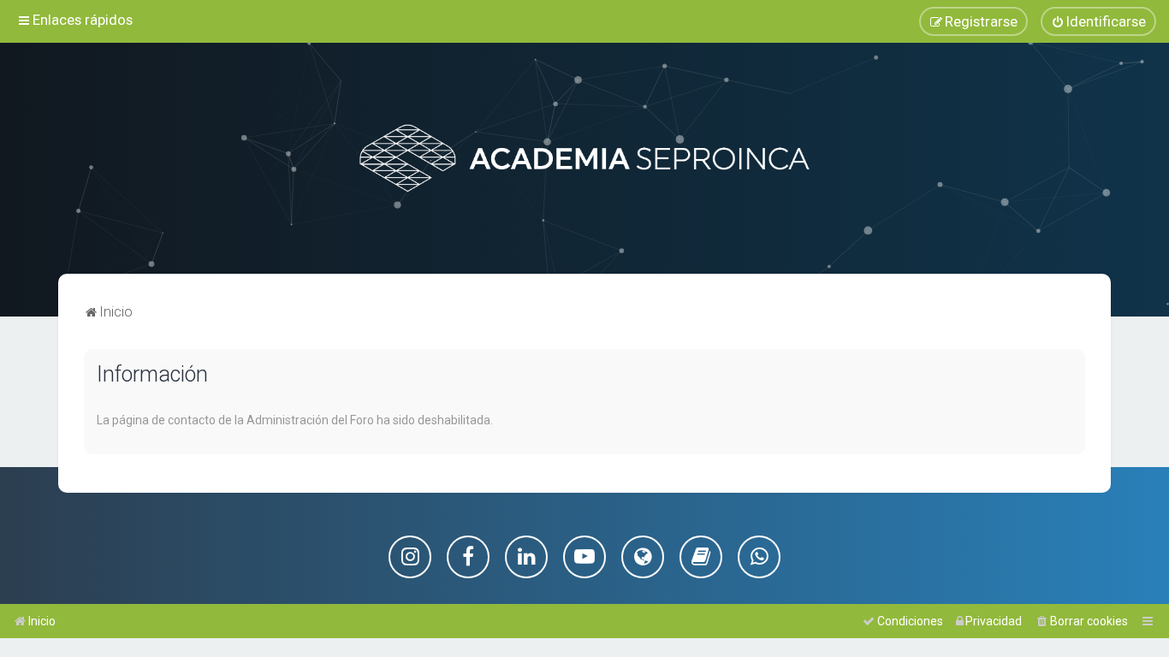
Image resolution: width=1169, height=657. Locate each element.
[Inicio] (584, 158)
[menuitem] (1098, 21)
